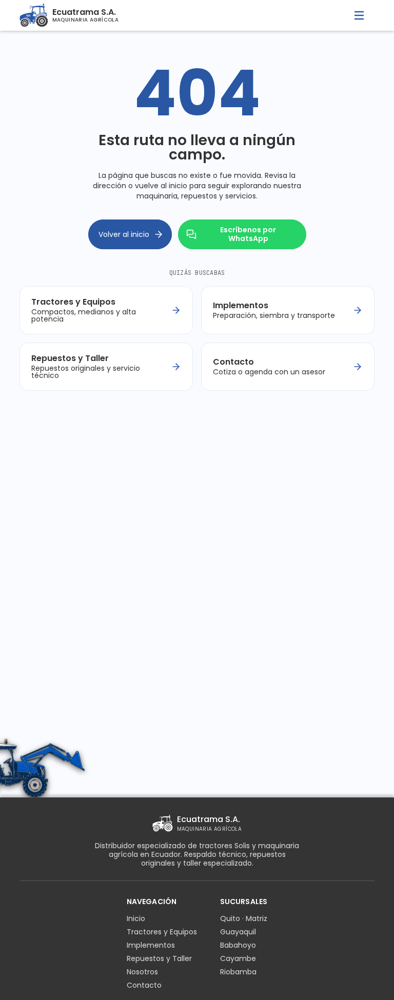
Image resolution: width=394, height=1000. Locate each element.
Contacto (144, 985)
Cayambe (238, 958)
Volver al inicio (123, 234)
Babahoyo (238, 945)
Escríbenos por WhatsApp (248, 234)
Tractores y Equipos (162, 931)
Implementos (151, 945)
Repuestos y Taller (159, 958)
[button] (359, 15)
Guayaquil (238, 931)
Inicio (136, 918)
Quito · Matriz (243, 918)
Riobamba (238, 971)
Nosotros (142, 971)
